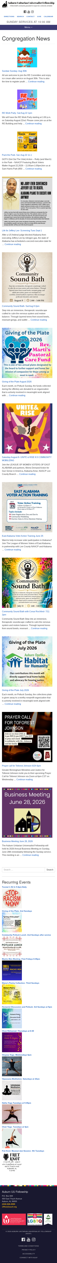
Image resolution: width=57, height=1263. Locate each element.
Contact (31, 16)
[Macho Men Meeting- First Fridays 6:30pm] (28, 970)
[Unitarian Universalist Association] (14, 1219)
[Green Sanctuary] (48, 1219)
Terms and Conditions (28, 1246)
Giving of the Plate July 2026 (15, 690)
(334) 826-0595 (8, 1204)
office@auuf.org (9, 1207)
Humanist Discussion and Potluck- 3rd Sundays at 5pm (27, 1007)
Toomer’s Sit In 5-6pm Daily (14, 887)
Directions (9, 16)
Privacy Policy (29, 1250)
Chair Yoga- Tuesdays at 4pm (15, 1127)
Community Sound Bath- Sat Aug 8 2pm (20, 306)
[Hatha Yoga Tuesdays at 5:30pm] (28, 1114)
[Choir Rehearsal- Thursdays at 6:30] (28, 1042)
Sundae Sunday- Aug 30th (14, 71)
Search (20, 16)
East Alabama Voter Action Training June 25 (22, 536)
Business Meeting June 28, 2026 (17, 841)
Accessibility (29, 1254)
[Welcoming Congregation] (35, 1219)
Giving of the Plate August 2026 (17, 382)
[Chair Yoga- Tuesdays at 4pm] (28, 1138)
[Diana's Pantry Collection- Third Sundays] (28, 994)
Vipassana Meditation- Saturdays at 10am (21, 1079)
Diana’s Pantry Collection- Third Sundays (20, 983)
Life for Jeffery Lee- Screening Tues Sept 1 (22, 230)
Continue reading (36, 81)
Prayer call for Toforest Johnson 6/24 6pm (21, 766)
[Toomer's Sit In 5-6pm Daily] (28, 898)
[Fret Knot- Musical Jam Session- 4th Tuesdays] (28, 1162)
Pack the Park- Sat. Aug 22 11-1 (17, 155)
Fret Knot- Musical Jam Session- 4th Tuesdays (23, 1151)
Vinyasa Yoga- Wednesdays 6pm (16, 1055)
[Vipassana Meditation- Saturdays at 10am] (28, 1090)
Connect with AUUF (29, 1257)
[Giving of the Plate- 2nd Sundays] (28, 922)
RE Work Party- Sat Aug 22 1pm (17, 113)
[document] (28, 606)
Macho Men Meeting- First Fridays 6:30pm (21, 959)
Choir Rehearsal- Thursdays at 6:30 (18, 1031)
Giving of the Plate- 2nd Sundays (17, 911)
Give (39, 16)
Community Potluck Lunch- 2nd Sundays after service (26, 935)
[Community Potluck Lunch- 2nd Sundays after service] (28, 946)
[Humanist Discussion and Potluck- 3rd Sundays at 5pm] (28, 1018)
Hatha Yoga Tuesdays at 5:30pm (16, 1103)
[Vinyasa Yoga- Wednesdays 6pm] (28, 1066)
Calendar (48, 16)
